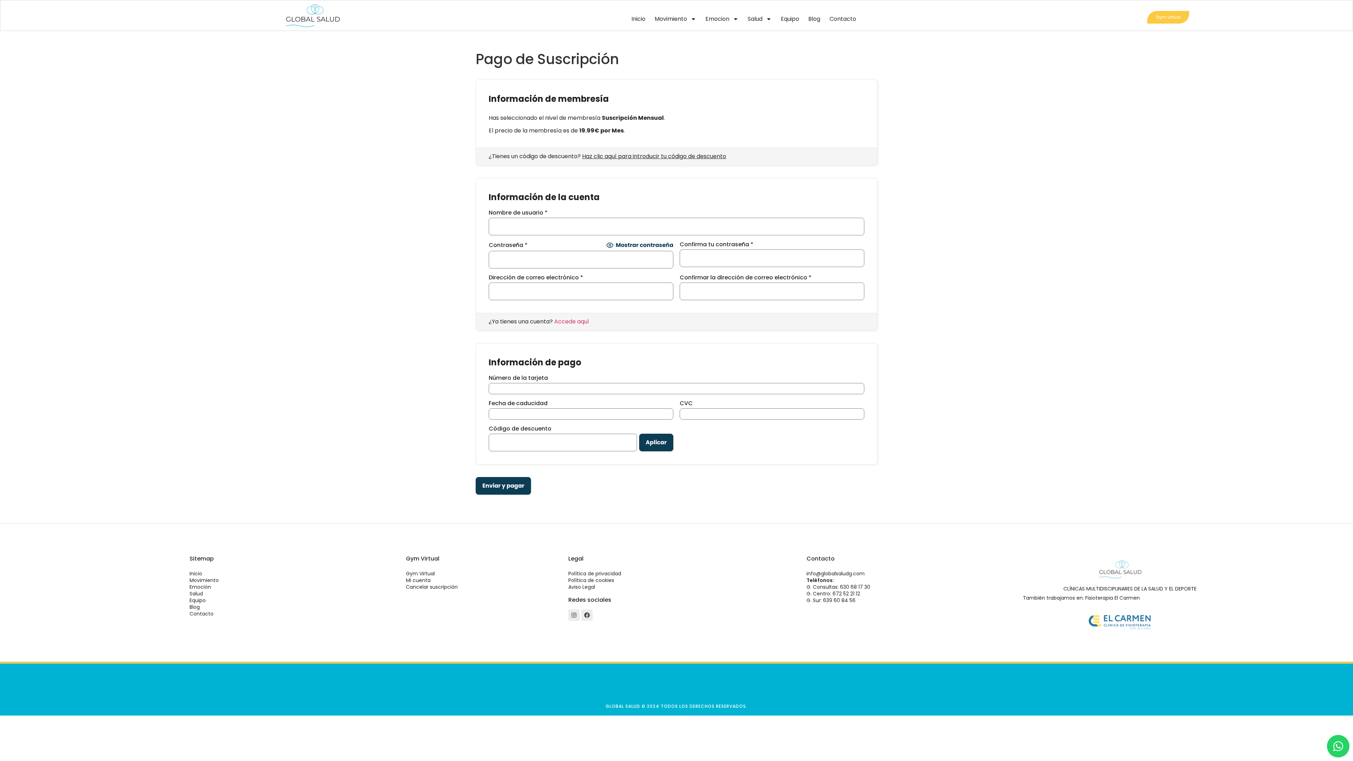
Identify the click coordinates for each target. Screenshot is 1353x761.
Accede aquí (571, 321)
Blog (814, 19)
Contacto (842, 19)
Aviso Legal (581, 586)
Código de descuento (520, 429)
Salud (755, 19)
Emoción (200, 586)
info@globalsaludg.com (836, 573)
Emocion (717, 19)
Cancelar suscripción (432, 586)
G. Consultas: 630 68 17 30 (838, 586)
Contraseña (508, 245)
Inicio (638, 19)
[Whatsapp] (1338, 746)
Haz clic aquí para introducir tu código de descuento (654, 156)
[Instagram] (574, 615)
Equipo (790, 19)
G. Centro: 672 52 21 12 (833, 593)
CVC (686, 403)
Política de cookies (591, 580)
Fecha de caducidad (518, 403)
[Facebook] (587, 615)
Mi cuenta (418, 580)
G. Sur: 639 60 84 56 (831, 600)
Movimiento (671, 19)
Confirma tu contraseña (716, 244)
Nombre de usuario (518, 213)
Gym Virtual (420, 573)
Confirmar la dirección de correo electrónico (745, 277)
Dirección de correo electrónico (536, 277)
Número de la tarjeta (518, 378)
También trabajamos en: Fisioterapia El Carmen (1081, 597)
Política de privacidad (594, 573)
